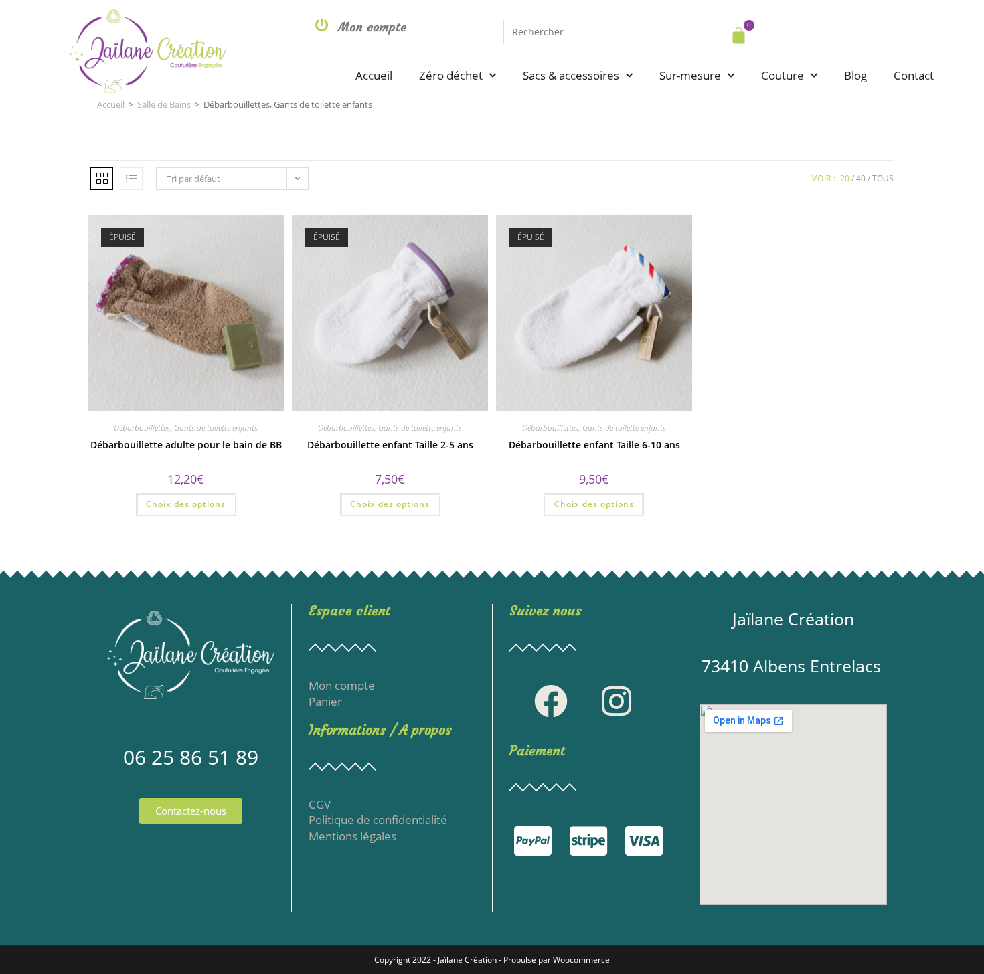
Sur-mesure (690, 75)
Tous (883, 178)
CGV (320, 804)
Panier (325, 701)
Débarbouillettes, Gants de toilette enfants (186, 427)
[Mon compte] (322, 25)
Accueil (373, 75)
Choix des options (186, 504)
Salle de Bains (164, 104)
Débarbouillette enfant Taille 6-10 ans (594, 444)
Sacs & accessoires (571, 75)
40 (861, 178)
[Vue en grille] (101, 178)
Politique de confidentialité (378, 819)
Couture (782, 75)
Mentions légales (352, 836)
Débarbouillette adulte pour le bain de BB (186, 444)
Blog (855, 75)
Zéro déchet (451, 75)
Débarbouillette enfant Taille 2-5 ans (390, 444)
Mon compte (372, 27)
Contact (914, 75)
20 (844, 178)
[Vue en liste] (131, 178)
